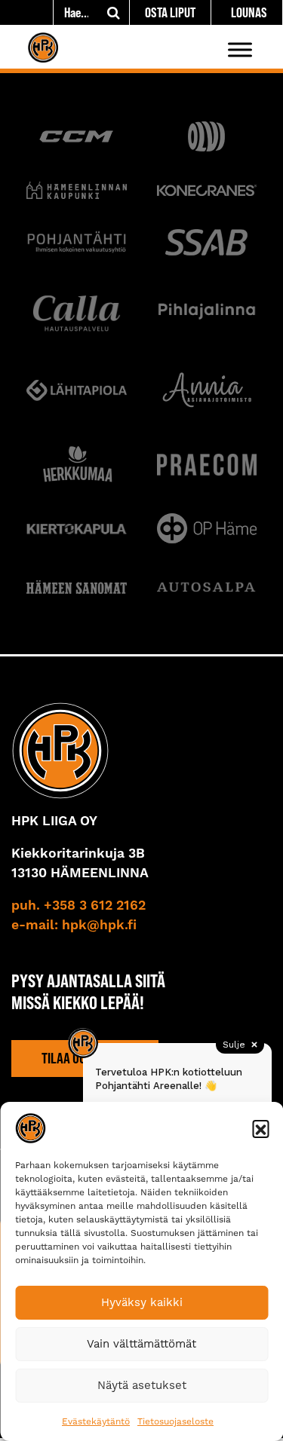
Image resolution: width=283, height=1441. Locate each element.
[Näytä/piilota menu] (240, 49)
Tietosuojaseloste (175, 1421)
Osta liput (170, 12)
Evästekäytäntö (96, 1421)
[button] (260, 1128)
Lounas (249, 12)
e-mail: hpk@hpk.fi (74, 925)
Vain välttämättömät (141, 1344)
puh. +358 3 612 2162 (78, 906)
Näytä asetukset (141, 1385)
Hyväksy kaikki (142, 1302)
